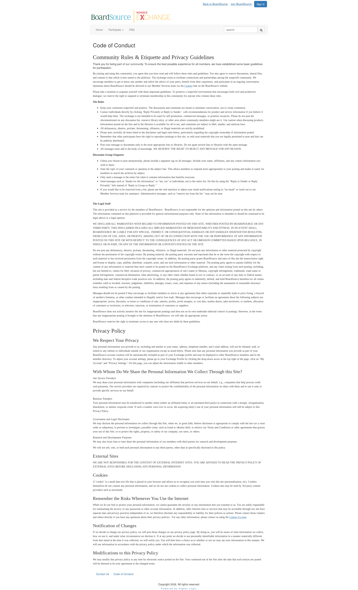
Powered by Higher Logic (179, 588)
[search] (261, 29)
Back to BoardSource (215, 4)
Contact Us (102, 574)
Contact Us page (237, 517)
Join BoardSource (241, 4)
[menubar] (228, 3)
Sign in (261, 4)
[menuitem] (216, 3)
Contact (188, 85)
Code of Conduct (124, 574)
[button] (116, 29)
